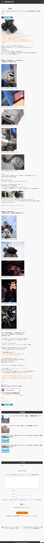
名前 (13, 490)
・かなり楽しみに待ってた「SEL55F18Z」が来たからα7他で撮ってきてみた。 (17, 41)
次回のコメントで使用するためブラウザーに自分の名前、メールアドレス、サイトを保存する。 (22, 499)
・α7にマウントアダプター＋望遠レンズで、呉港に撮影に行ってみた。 (16, 40)
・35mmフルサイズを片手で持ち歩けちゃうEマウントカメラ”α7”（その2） (17, 377)
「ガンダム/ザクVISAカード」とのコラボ (18, 368)
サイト (13, 496)
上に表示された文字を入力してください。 (22, 507)
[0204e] (7, 198)
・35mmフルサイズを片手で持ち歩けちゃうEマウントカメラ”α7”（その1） (17, 375)
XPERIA (10, 8)
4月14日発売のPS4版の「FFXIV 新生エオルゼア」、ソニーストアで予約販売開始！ (31, 527)
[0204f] (18, 198)
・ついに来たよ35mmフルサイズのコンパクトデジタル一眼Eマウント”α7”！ (17, 35)
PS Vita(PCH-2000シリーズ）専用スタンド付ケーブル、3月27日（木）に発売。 (11, 527)
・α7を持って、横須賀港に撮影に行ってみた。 (11, 38)
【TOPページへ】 (5, 401)
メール (14, 493)
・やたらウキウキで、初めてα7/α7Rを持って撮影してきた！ (13, 37)
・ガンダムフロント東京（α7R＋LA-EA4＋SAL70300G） (12, 353)
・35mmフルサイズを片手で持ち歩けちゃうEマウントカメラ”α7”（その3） (17, 378)
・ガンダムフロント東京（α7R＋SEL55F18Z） (11, 355)
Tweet (2, 381)
